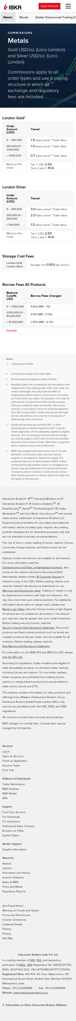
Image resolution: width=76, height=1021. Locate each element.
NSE (32, 960)
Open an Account (13, 756)
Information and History (16, 873)
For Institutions (11, 821)
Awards (6, 863)
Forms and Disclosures (16, 915)
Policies (6, 929)
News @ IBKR (10, 882)
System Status (10, 835)
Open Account (49, 6)
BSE (39, 960)
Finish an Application (14, 761)
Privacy (6, 933)
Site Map (7, 938)
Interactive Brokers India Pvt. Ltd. (38, 954)
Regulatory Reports (14, 891)
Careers (7, 868)
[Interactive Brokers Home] (12, 6)
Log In (6, 751)
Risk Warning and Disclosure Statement (26, 646)
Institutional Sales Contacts (18, 826)
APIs (5, 798)
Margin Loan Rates (13, 609)
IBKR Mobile (9, 793)
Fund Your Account (14, 812)
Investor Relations (13, 877)
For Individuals (11, 817)
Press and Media (12, 886)
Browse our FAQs (13, 830)
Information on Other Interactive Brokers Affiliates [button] (36, 1005)
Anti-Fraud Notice (12, 906)
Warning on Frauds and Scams (20, 910)
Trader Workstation (13, 784)
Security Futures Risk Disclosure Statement (28, 627)
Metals (7, 17)
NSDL (22, 965)
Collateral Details (12, 924)
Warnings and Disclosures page (21, 590)
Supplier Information (14, 849)
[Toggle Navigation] (67, 6)
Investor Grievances (14, 919)
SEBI (29, 965)
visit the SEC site (12, 657)
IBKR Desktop (10, 789)
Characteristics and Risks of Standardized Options (32, 567)
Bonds (23, 17)
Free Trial (8, 770)
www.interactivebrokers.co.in (30, 992)
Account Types (11, 765)
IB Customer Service (49, 576)
